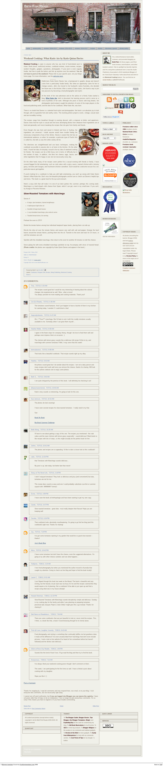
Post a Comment (29, 683)
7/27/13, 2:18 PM (55, 473)
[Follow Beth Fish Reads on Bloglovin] (111, 118)
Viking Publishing (55, 272)
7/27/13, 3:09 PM (42, 494)
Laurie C (34, 577)
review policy (37, 260)
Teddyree (34, 564)
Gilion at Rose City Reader (40, 649)
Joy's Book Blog (40, 543)
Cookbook (34, 272)
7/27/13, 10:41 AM (43, 446)
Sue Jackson (35, 399)
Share (28, 274)
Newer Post (27, 706)
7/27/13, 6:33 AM (41, 286)
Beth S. (33, 377)
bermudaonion (36, 350)
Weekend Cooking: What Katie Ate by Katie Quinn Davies (53, 58)
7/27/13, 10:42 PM (42, 550)
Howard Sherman (37, 596)
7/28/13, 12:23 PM (50, 596)
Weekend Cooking (66, 272)
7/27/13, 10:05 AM (52, 388)
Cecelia (33, 518)
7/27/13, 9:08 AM (48, 350)
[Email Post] (44, 270)
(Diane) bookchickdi (38, 388)
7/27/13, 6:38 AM (49, 302)
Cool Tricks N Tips (77, 738)
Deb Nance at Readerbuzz (40, 614)
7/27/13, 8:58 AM (48, 329)
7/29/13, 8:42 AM (61, 630)
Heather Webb (36, 329)
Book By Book (40, 418)
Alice (32, 550)
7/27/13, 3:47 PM (43, 505)
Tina (32, 286)
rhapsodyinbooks (37, 315)
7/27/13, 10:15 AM (48, 399)
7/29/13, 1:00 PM (57, 649)
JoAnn (33, 446)
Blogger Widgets (88, 728)
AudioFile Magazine (129, 139)
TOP (161, 764)
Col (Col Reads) (36, 302)
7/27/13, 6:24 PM (43, 518)
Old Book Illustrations (76, 725)
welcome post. (58, 76)
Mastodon (27, 752)
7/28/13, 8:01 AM (44, 577)
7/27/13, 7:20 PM (41, 532)
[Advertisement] (130, 212)
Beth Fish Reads (36, 6)
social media (107, 80)
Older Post (96, 706)
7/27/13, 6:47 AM (50, 315)
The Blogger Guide (72, 717)
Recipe (48, 272)
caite (32, 457)
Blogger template (7, 764)
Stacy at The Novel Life (39, 473)
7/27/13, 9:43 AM (44, 361)
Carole (33, 505)
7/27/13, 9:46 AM (44, 377)
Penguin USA (41, 272)
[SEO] (108, 727)
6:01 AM (40, 270)
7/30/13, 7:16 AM (47, 660)
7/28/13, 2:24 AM (45, 564)
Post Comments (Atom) (38, 708)
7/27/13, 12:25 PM (42, 457)
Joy (32, 532)
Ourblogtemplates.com (27, 764)
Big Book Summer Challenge (45, 423)
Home (61, 706)
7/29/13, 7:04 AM (56, 614)
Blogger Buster (84, 717)
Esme (33, 494)
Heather (33, 361)
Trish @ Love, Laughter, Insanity (42, 630)
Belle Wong (35, 430)
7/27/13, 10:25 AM (46, 430)
